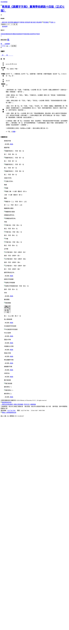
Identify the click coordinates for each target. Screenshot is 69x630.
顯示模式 (33, 22)
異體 (14, 131)
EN (54, 22)
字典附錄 (22, 22)
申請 (11, 144)
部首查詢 (3, 34)
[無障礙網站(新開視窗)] (8, 412)
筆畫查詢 (8, 34)
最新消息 (4, 22)
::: (1, 22)
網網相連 (33, 404)
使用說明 (27, 22)
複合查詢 (30, 34)
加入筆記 (14, 46)
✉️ (9, 46)
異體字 (8, 44)
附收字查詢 (36, 34)
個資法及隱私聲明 (7, 404)
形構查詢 (14, 34)
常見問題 (10, 22)
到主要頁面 (4, 2)
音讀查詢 (19, 34)
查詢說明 (4, 26)
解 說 (3, 44)
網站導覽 (39, 22)
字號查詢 (25, 34)
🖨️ (7, 46)
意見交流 (26, 404)
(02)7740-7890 (11, 410)
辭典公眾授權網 (18, 404)
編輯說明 (16, 22)
